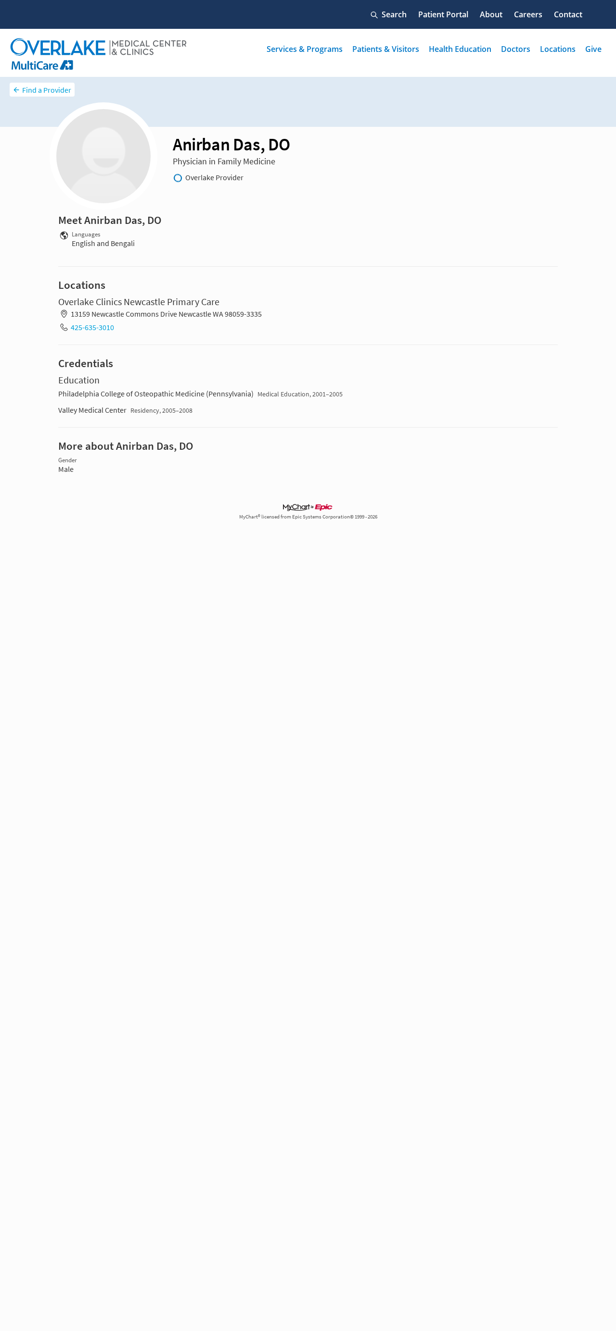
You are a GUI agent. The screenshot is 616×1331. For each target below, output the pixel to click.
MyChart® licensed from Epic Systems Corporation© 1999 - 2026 (308, 517)
